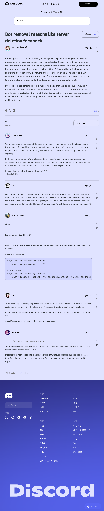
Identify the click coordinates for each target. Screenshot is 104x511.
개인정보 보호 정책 (82, 430)
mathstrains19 (18, 216)
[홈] (14, 4)
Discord (44, 12)
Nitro (42, 403)
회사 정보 (77, 452)
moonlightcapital (19, 47)
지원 (42, 426)
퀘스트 (43, 456)
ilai (13, 186)
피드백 (45, 4)
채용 (75, 403)
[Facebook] (6, 110)
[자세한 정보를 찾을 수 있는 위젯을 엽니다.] (92, 506)
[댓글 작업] (96, 147)
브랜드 (76, 407)
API (61, 12)
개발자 (43, 452)
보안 (42, 430)
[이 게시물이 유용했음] (96, 48)
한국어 (11, 405)
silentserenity (18, 135)
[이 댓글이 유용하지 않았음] (96, 143)
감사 (75, 443)
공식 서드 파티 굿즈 (49, 461)
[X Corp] (10, 110)
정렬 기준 (81, 123)
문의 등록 (55, 4)
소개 (75, 398)
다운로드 (44, 398)
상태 (42, 407)
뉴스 (75, 411)
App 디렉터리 (46, 411)
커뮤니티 (44, 447)
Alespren (15, 332)
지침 (75, 439)
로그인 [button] (88, 4)
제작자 (43, 443)
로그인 (20, 373)
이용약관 (77, 426)
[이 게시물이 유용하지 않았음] (96, 56)
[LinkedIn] (14, 110)
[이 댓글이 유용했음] (96, 135)
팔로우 (88, 34)
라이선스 (77, 447)
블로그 (43, 434)
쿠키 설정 (77, 434)
